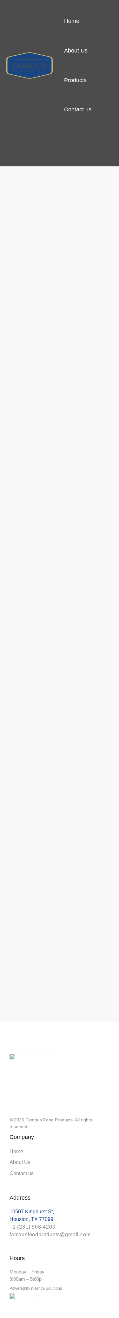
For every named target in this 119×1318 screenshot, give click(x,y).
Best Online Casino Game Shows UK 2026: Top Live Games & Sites (20, 773)
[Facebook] (23, 1099)
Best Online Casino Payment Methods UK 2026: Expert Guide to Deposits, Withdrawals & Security (59, 809)
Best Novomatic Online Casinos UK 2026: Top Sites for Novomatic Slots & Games (59, 307)
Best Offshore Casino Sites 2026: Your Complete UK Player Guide (20, 291)
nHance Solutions (46, 1288)
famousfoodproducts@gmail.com (50, 1234)
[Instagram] (12, 1099)
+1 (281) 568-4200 (33, 1227)
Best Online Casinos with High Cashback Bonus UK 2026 (98, 276)
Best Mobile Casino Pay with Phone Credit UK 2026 (59, 522)
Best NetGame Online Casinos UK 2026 (19, 507)
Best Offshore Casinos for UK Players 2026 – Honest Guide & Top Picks (99, 548)
